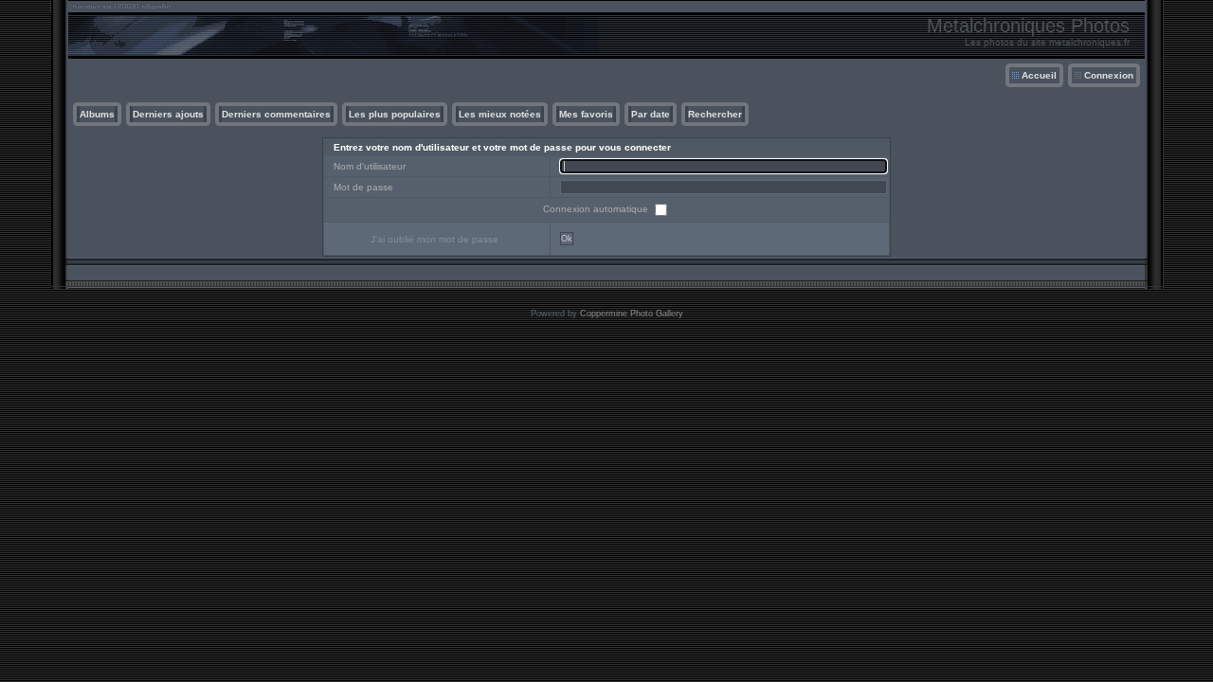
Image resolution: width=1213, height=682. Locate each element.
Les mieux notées (500, 114)
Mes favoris (586, 114)
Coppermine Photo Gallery (631, 313)
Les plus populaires (395, 114)
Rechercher (715, 114)
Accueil (1039, 75)
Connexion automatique (597, 209)
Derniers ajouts (168, 114)
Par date (650, 114)
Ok (566, 238)
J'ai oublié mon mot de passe (434, 239)
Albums (97, 114)
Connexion (1108, 75)
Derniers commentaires (276, 114)
